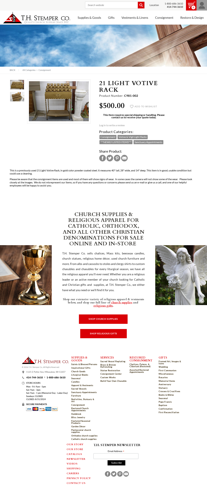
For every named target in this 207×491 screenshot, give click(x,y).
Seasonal (76, 378)
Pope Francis (165, 402)
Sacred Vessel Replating (112, 361)
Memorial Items (167, 381)
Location (154, 5)
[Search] (141, 5)
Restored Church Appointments (80, 409)
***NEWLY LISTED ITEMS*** (115, 142)
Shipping (74, 468)
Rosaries (163, 377)
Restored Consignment (141, 358)
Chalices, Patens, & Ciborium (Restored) (140, 365)
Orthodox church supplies (84, 436)
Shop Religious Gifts (103, 333)
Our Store (75, 449)
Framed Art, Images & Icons (170, 362)
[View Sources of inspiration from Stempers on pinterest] (120, 474)
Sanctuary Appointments (148, 142)
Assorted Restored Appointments (139, 371)
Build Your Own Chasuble (113, 381)
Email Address (116, 451)
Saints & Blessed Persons (84, 364)
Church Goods (78, 371)
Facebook (102, 158)
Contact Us (76, 483)
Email (124, 158)
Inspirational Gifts (80, 368)
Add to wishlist (146, 106)
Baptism (163, 405)
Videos (72, 463)
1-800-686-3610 (174, 3)
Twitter (109, 158)
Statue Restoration (110, 370)
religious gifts (103, 305)
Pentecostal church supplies (81, 431)
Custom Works (108, 377)
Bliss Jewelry (78, 417)
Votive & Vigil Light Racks (133, 136)
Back (12, 70)
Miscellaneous (166, 374)
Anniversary (165, 384)
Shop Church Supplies (103, 319)
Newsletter (76, 459)
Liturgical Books (79, 375)
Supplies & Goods (79, 358)
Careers (73, 473)
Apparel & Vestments (82, 385)
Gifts (163, 357)
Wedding (163, 367)
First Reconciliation (169, 412)
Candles (75, 382)
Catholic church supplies (84, 439)
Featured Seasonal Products (80, 422)
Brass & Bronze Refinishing (108, 366)
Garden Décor (78, 426)
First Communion (167, 370)
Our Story (75, 444)
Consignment (44, 70)
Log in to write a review (112, 125)
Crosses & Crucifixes (169, 391)
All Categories (29, 70)
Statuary (163, 388)
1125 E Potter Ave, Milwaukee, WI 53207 (45, 372)
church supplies (121, 302)
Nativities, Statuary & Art (82, 400)
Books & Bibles (166, 395)
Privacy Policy (79, 478)
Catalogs (74, 454)
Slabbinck (76, 414)
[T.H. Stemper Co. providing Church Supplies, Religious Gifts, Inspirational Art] (45, 363)
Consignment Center (111, 374)
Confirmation (166, 409)
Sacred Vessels (79, 389)
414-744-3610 (34, 377)
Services (107, 357)
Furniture (76, 396)
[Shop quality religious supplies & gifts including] (84, 441)
